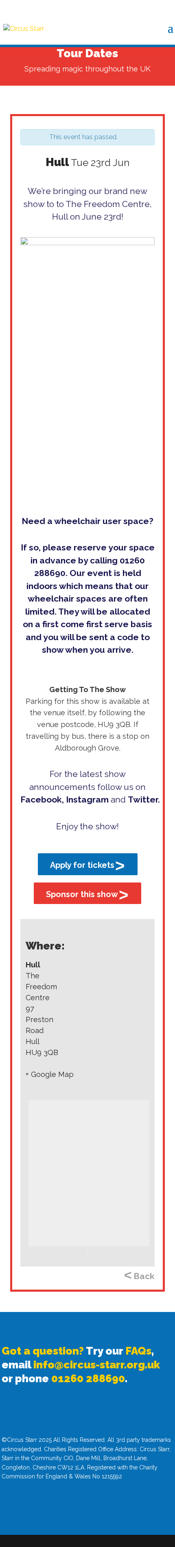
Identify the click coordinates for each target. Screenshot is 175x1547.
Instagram (87, 799)
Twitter (143, 799)
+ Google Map (50, 1074)
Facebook (41, 799)
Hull (33, 964)
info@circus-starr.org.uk (96, 1365)
